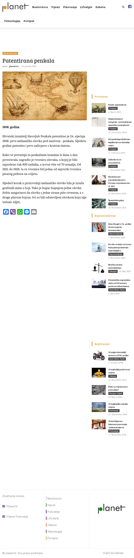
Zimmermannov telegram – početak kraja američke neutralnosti (120, 121)
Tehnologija (12, 21)
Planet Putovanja (17, 516)
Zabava (100, 7)
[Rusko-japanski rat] (99, 108)
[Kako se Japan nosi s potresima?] (99, 390)
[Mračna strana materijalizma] (99, 268)
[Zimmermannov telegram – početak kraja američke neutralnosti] (99, 122)
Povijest (29, 21)
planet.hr (14, 66)
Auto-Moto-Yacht (117, 290)
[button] (123, 7)
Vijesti (55, 7)
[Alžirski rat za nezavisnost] (99, 163)
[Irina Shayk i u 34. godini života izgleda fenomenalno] (99, 227)
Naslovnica (40, 7)
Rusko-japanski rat (117, 104)
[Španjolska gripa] (99, 203)
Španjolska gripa (116, 200)
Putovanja (70, 7)
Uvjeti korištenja (113, 553)
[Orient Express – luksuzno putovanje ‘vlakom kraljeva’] (99, 424)
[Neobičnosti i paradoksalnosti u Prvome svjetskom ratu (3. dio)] (99, 180)
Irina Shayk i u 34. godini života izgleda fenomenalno (119, 226)
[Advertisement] (67, 35)
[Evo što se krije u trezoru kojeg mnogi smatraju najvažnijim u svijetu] (99, 247)
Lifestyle (86, 7)
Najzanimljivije (115, 234)
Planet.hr (12, 506)
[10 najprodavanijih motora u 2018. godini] (99, 355)
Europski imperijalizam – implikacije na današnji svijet (119, 142)
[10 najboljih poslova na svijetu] (99, 373)
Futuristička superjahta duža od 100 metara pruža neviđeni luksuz (119, 283)
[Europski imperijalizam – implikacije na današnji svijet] (99, 142)
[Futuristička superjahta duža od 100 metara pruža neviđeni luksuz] (99, 283)
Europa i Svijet (115, 393)
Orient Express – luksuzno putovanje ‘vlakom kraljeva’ (117, 424)
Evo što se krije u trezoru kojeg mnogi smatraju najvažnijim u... (119, 247)
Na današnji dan (10, 53)
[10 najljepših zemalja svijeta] (99, 407)
